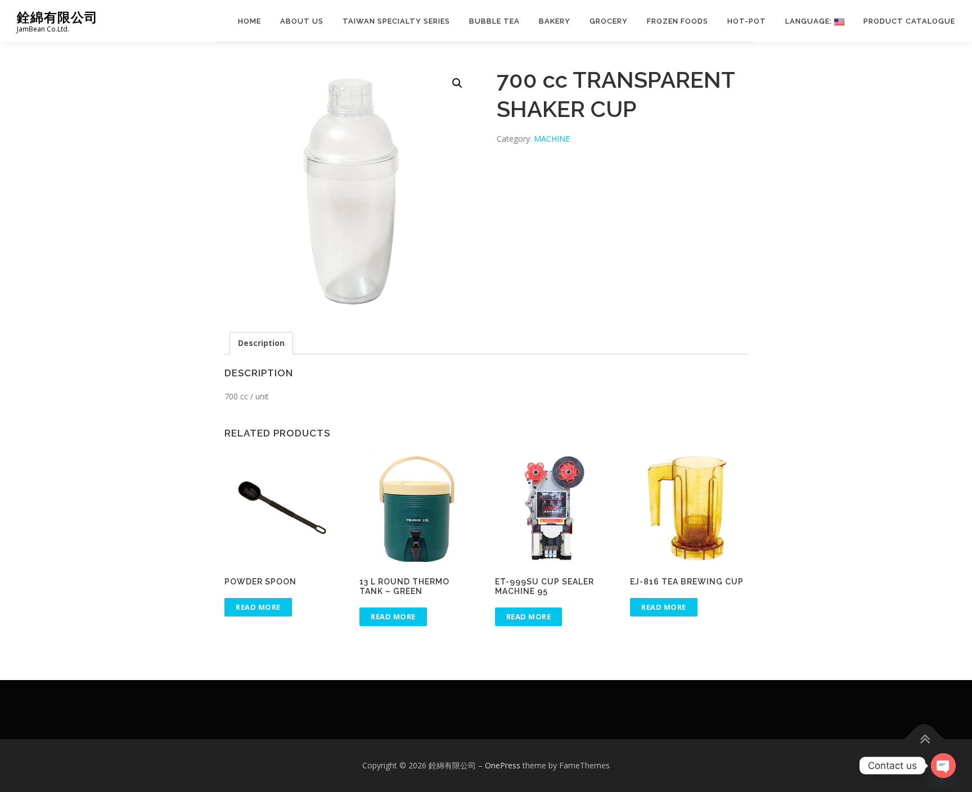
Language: (809, 21)
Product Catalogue (909, 21)
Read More (258, 607)
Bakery (554, 21)
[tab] (261, 343)
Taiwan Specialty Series (396, 21)
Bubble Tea (494, 21)
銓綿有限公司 (57, 17)
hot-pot (746, 21)
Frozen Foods (677, 21)
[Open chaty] (943, 765)
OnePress (502, 765)
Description (261, 343)
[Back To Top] (924, 739)
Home (249, 21)
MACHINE (552, 138)
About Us (301, 21)
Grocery (609, 21)
